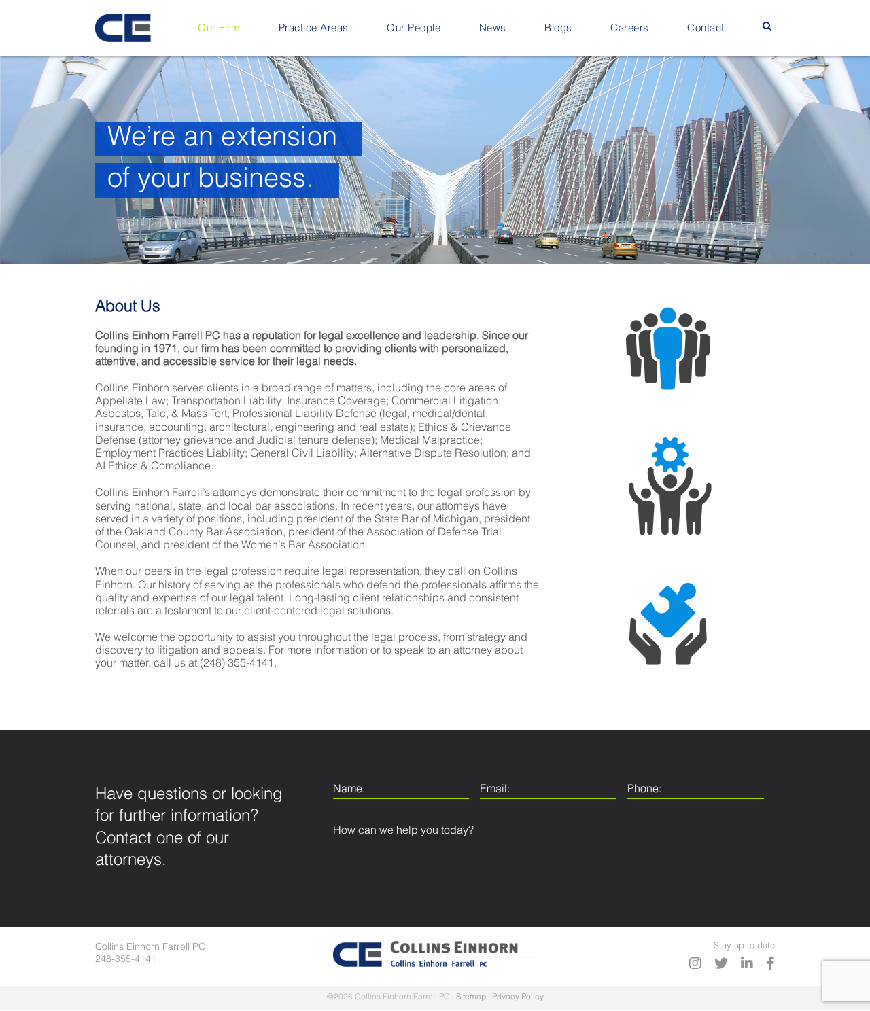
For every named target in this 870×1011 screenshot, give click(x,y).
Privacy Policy (518, 997)
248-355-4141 (125, 959)
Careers (629, 28)
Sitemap (471, 997)
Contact (706, 28)
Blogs (558, 28)
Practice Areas (314, 28)
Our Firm (219, 28)
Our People (413, 28)
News (492, 28)
